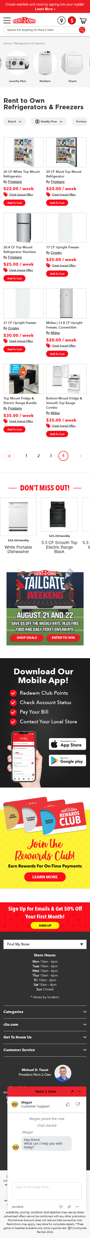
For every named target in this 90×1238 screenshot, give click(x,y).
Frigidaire (15, 181)
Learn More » (45, 8)
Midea (55, 332)
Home (7, 43)
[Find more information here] (47, 1149)
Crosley (56, 252)
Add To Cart (14, 202)
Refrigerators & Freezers (29, 43)
